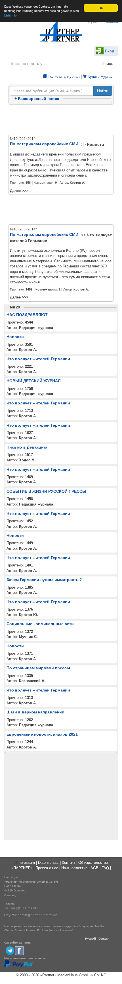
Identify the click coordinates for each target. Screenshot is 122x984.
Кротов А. (77, 182)
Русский (90, 938)
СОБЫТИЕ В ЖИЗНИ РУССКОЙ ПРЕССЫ (46, 491)
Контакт (68, 862)
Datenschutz (48, 862)
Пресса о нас (46, 868)
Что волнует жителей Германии (38, 359)
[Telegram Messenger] (10, 950)
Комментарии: (47, 289)
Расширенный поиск (36, 98)
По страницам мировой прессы (38, 668)
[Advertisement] (61, 119)
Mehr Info (10, 15)
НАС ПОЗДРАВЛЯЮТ (27, 314)
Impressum (25, 862)
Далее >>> (19, 191)
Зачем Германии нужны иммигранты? (44, 579)
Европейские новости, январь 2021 (42, 734)
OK (101, 8)
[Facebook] (19, 950)
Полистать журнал (63, 76)
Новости (95, 144)
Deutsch (103, 938)
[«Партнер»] (61, 31)
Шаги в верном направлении (35, 712)
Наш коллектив (74, 868)
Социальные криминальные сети (40, 623)
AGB (94, 868)
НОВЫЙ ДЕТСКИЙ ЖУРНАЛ (34, 381)
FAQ (105, 868)
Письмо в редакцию (27, 447)
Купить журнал (100, 76)
